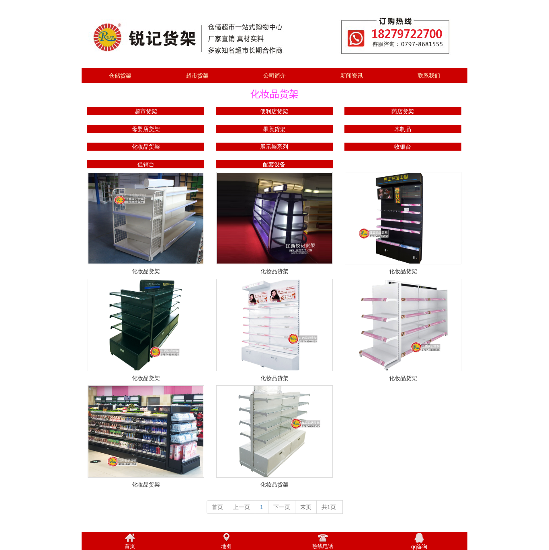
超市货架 (197, 75)
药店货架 (402, 111)
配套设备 (274, 164)
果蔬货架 (274, 129)
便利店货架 (274, 111)
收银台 (402, 146)
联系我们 (429, 75)
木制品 (402, 129)
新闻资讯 (351, 75)
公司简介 (274, 75)
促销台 (145, 164)
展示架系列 (274, 146)
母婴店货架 (146, 129)
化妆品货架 (146, 146)
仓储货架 (120, 75)
